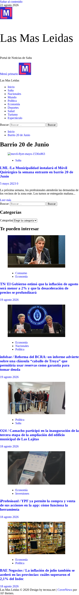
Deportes (13, 107)
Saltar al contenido (11, 1)
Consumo (21, 273)
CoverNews (65, 589)
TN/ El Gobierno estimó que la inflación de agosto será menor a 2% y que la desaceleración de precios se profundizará (39, 288)
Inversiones (22, 493)
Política (12, 100)
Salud (11, 111)
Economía (14, 104)
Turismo (13, 114)
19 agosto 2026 (9, 299)
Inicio (11, 87)
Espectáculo (15, 118)
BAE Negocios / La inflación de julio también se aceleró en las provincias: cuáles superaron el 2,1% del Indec (37, 574)
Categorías (6, 220)
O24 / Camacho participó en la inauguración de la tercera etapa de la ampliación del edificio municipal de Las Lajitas (39, 435)
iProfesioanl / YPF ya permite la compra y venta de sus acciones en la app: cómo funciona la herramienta (37, 505)
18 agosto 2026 (9, 446)
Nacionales (14, 93)
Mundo (12, 97)
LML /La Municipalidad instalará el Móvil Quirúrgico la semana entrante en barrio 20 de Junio (36, 172)
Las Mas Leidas (36, 38)
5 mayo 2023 (8, 183)
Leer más (5, 200)
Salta (11, 90)
